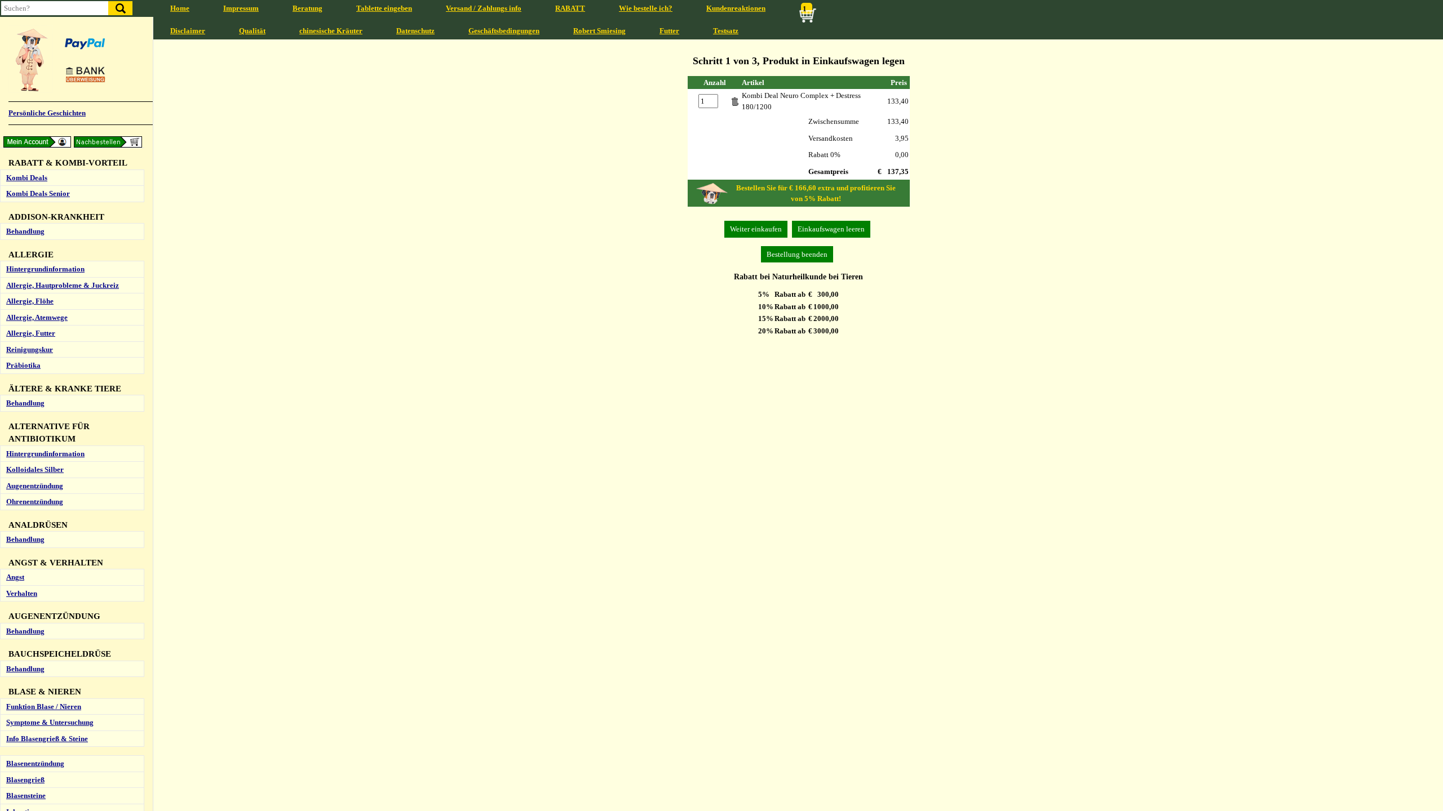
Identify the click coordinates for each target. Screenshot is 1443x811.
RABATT (570, 8)
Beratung (307, 8)
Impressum (241, 8)
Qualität (252, 30)
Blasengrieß (25, 780)
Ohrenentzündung (34, 501)
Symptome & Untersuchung (50, 722)
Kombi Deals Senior (38, 193)
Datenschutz (415, 30)
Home (179, 8)
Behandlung (25, 231)
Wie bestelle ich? (645, 8)
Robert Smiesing (599, 30)
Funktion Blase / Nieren (43, 706)
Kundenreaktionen (735, 8)
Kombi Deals (26, 177)
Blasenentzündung (35, 763)
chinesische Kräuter (330, 30)
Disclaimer (187, 30)
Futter (669, 30)
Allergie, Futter (30, 333)
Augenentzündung (34, 486)
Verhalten (21, 593)
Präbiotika (23, 365)
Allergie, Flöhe (30, 301)
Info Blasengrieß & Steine (47, 738)
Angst (15, 577)
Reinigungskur (29, 349)
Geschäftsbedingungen (503, 30)
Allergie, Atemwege (37, 317)
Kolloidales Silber (35, 469)
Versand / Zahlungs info (483, 8)
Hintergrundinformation (45, 269)
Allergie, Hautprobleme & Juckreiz (62, 285)
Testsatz (725, 30)
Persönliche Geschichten (47, 113)
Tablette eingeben (384, 8)
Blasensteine (26, 795)
